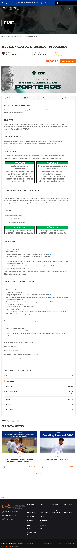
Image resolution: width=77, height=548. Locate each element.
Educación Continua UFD (8, 543)
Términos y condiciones (64, 543)
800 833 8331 (21, 3)
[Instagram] (11, 519)
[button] (66, 3)
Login (3, 498)
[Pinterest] (17, 420)
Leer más (19, 441)
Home (3, 36)
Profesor (8, 52)
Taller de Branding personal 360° (57, 459)
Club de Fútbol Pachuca (31, 533)
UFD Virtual (30, 529)
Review (56, 52)
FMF (20, 36)
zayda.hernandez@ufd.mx (17, 358)
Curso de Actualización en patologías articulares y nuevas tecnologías (19, 460)
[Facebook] (8, 420)
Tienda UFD (43, 525)
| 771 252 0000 (29, 3)
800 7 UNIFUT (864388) (12, 512)
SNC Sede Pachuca (31, 36)
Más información (67, 61)
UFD (28, 525)
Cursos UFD (12, 36)
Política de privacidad (49, 543)
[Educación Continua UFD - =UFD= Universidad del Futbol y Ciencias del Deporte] (10, 8)
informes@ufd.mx (10, 515)
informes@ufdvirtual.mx (42, 3)
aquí (49, 254)
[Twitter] (13, 420)
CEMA (41, 529)
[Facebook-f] (3, 519)
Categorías (37, 52)
